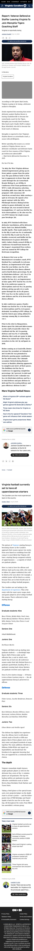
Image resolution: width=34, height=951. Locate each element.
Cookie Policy (23, 914)
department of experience (11, 590)
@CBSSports (14, 139)
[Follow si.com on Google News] (29, 430)
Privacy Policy (5, 914)
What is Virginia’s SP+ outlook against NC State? (17, 398)
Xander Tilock (6, 502)
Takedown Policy (6, 916)
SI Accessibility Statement (8, 919)
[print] (13, 461)
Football (9, 470)
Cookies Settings (24, 919)
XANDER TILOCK (15, 882)
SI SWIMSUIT (15, 2)
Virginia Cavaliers (8, 76)
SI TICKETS (23, 2)
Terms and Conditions (26, 916)
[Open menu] (2, 6)
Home (3, 470)
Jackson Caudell (6, 34)
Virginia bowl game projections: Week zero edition (17, 421)
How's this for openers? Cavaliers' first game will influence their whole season (17, 415)
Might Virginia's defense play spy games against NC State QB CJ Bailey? (17, 404)
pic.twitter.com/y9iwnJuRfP (12, 154)
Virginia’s (16, 545)
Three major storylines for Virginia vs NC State (16, 409)
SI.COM (3, 2)
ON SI (8, 2)
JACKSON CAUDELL (16, 443)
